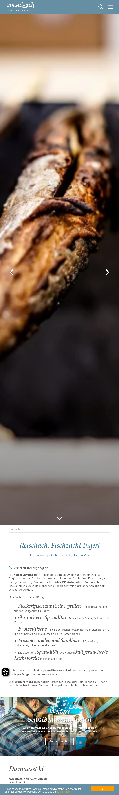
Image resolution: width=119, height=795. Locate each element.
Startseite (14, 529)
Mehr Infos (63, 791)
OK (103, 789)
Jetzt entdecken (59, 741)
